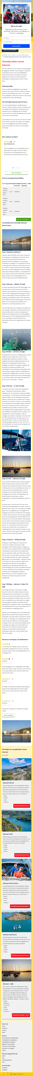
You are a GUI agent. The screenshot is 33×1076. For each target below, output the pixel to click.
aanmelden (16, 46)
